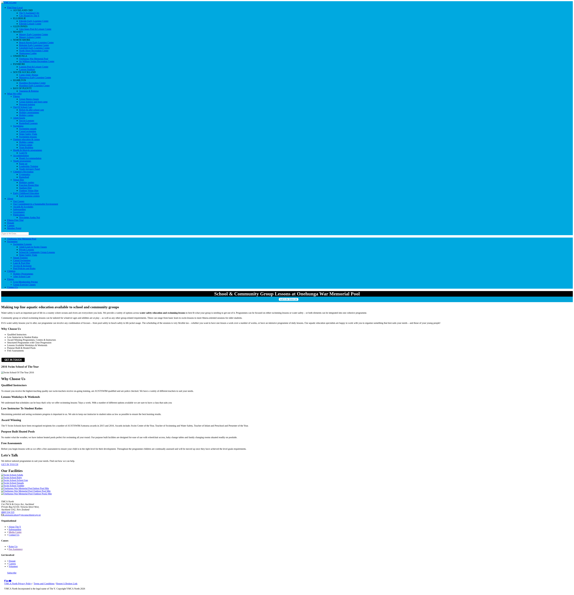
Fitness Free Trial (15, 220)
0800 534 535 (7, 512)
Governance (19, 212)
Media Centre (15, 532)
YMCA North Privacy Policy (18, 583)
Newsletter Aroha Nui (29, 217)
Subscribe (11, 573)
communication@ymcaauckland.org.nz (22, 515)
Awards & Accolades (23, 206)
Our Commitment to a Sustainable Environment (35, 204)
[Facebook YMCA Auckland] (5, 581)
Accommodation (21, 155)
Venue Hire (18, 179)
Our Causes (18, 201)
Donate (10, 223)
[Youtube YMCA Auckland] (10, 581)
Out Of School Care (22, 107)
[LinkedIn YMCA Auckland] (7, 581)
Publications (19, 214)
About (10, 198)
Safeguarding (19, 209)
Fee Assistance (16, 549)
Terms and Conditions (44, 583)
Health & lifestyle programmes (27, 150)
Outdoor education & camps (26, 139)
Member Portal (14, 228)
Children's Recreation (23, 171)
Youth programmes (22, 161)
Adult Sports (19, 118)
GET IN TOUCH (288, 299)
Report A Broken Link (66, 583)
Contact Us (14, 535)
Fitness (16, 96)
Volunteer (13, 566)
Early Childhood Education (26, 193)
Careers (10, 225)
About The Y (15, 526)
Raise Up (13, 546)
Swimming (18, 126)
